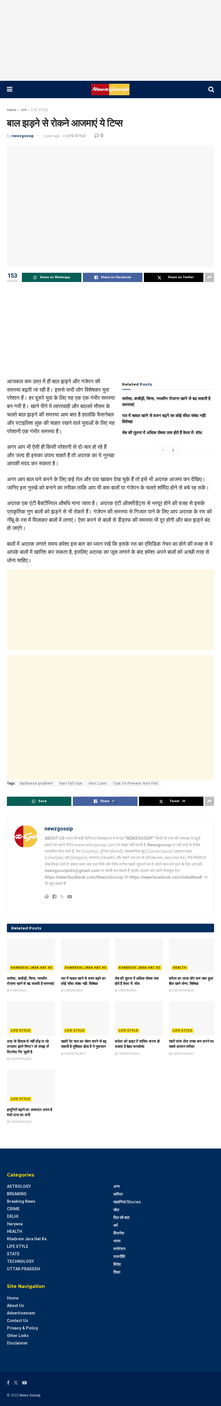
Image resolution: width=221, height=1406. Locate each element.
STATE (13, 1254)
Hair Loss (97, 783)
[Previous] (163, 450)
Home (11, 110)
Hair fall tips (71, 783)
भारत (117, 1241)
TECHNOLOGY (20, 1261)
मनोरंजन (119, 1248)
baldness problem (36, 783)
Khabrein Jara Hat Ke (31, 968)
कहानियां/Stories (127, 1202)
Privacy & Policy (22, 1328)
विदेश (117, 1264)
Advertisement (21, 1313)
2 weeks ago (73, 990)
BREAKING (16, 1194)
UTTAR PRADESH (23, 1269)
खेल (116, 1209)
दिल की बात (121, 1217)
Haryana (15, 1224)
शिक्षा (116, 1272)
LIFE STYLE (39, 110)
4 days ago (17, 990)
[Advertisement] (110, 40)
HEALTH (179, 968)
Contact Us (17, 1320)
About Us (15, 1305)
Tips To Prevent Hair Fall (135, 783)
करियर (118, 1194)
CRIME (13, 1209)
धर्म (115, 1225)
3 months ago (183, 990)
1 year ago (51, 136)
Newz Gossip (30, 1395)
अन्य (24, 110)
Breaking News (21, 1201)
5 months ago (20, 1058)
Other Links (18, 1335)
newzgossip (23, 136)
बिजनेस (118, 1233)
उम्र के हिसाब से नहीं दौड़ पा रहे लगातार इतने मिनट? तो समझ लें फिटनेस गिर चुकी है (28, 1046)
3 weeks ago (127, 990)
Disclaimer (17, 1343)
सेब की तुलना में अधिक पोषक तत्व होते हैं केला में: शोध (162, 432)
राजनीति (119, 1256)
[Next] (173, 450)
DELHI (12, 1216)
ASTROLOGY (19, 1186)
